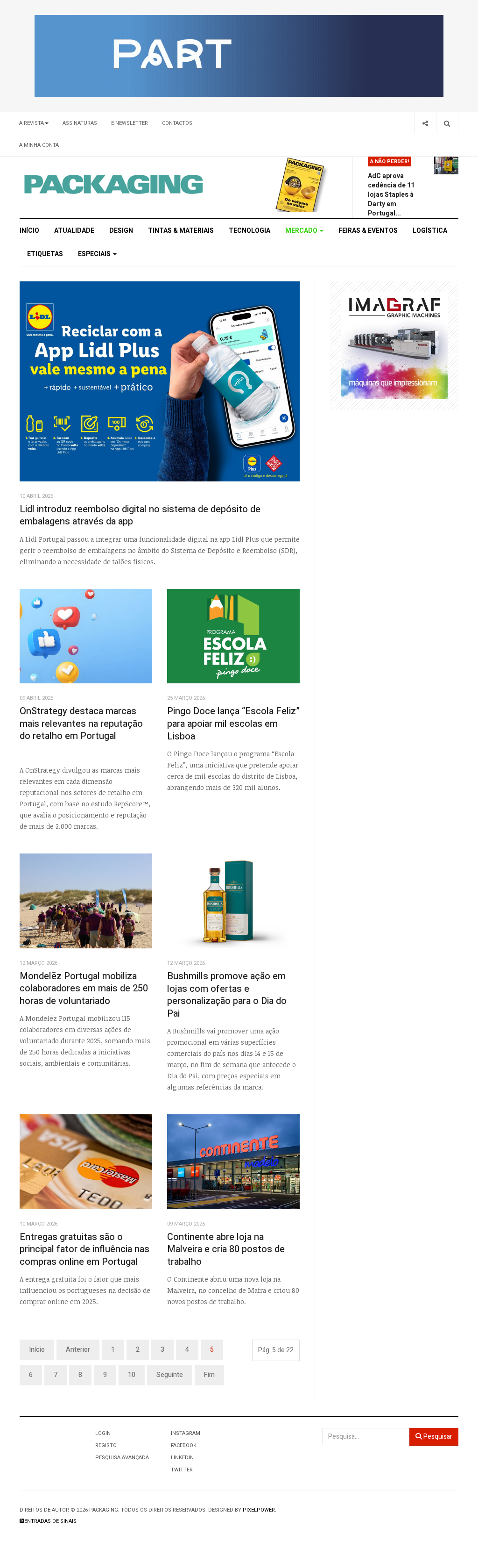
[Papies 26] (239, 55)
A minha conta (39, 145)
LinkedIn (182, 1458)
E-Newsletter (129, 123)
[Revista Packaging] (299, 184)
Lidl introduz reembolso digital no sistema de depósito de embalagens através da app (140, 515)
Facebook (184, 1445)
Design (121, 231)
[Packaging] (114, 184)
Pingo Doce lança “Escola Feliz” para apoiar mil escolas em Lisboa (233, 723)
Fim (209, 1375)
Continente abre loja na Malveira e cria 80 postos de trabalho (226, 1249)
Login (103, 1433)
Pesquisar (437, 1436)
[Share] (425, 123)
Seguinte (169, 1375)
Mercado (302, 231)
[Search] (447, 123)
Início (29, 231)
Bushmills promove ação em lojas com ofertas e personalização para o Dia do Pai (227, 994)
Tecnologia (249, 231)
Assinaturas (80, 123)
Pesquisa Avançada (122, 1458)
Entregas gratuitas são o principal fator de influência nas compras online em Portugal (84, 1249)
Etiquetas (45, 254)
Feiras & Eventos (368, 231)
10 (131, 1375)
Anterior (78, 1350)
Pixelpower (259, 1510)
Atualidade (74, 231)
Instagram (185, 1433)
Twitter (182, 1470)
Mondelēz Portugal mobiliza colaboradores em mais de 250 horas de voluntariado (84, 988)
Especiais (95, 254)
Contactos (177, 123)
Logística (430, 231)
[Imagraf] (394, 345)
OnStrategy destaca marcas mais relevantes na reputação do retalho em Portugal (81, 723)
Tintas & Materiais (181, 231)
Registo (106, 1445)
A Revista (31, 123)
